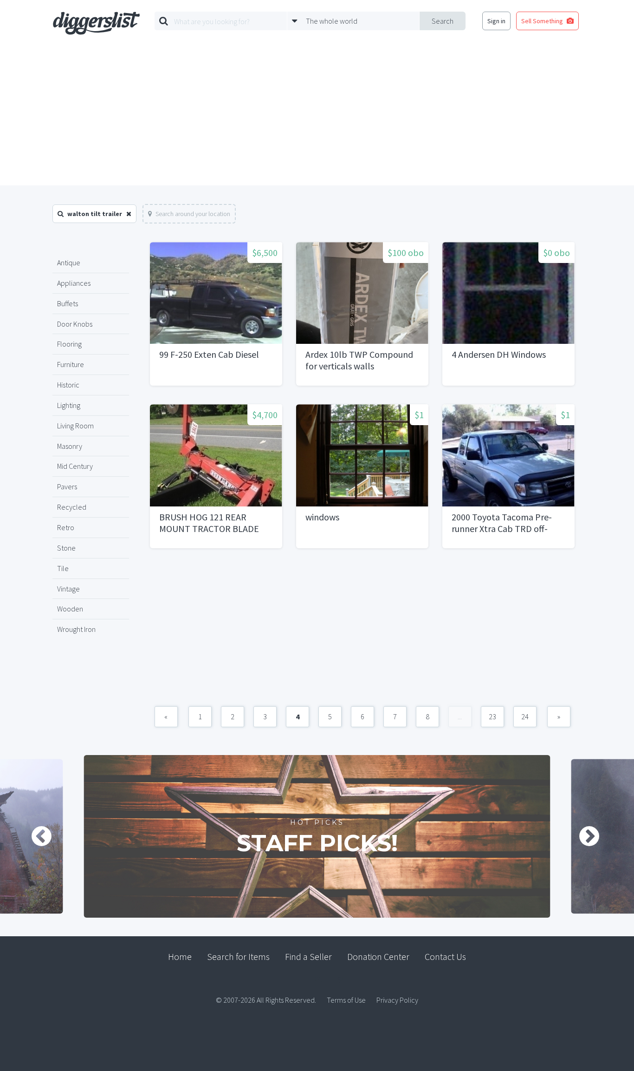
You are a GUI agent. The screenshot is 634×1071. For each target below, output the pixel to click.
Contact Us (445, 956)
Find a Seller (308, 956)
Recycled (71, 507)
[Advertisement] (317, 116)
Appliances (74, 283)
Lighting (68, 405)
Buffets (67, 303)
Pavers (67, 486)
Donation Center (378, 956)
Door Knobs (74, 324)
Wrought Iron (76, 629)
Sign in (496, 21)
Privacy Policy (397, 1000)
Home (180, 956)
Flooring (69, 343)
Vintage (68, 588)
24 (525, 716)
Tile (63, 568)
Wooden (70, 608)
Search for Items (238, 956)
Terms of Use (346, 1000)
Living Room (75, 425)
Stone (66, 547)
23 (492, 716)
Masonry (69, 446)
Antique (68, 262)
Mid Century (75, 466)
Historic (68, 384)
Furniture (70, 364)
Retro (65, 527)
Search (442, 21)
